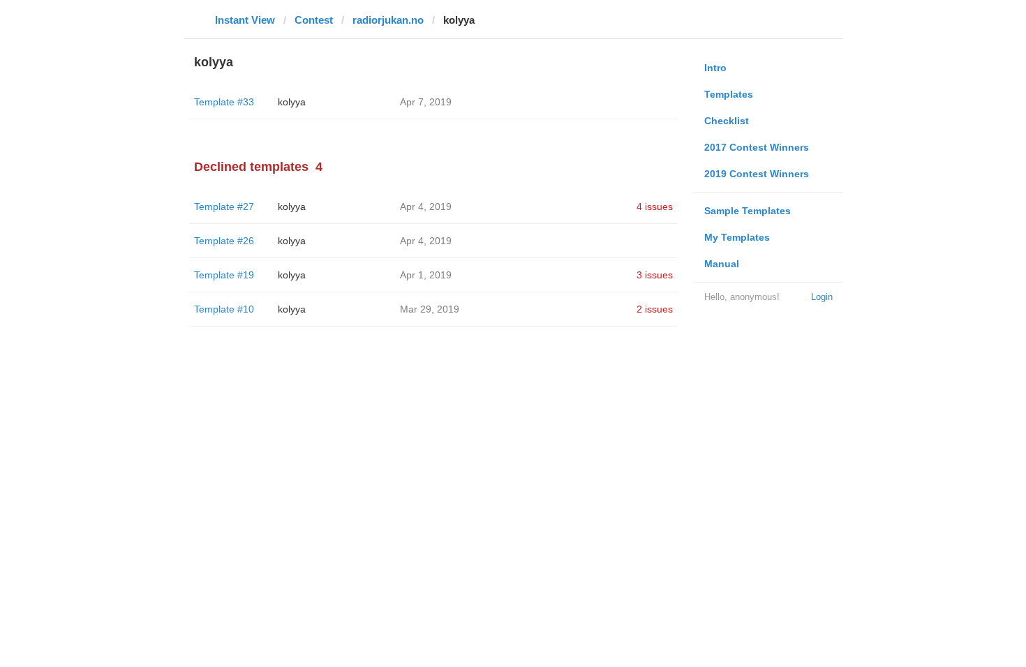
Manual (721, 263)
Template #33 (224, 101)
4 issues (655, 206)
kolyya (292, 101)
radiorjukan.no (388, 20)
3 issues (655, 274)
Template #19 (224, 274)
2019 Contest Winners (756, 173)
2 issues (655, 309)
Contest (314, 20)
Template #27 (224, 206)
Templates (728, 94)
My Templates (737, 237)
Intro (715, 67)
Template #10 (224, 309)
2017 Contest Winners (756, 147)
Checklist (726, 120)
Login (822, 297)
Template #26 (224, 240)
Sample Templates (747, 210)
